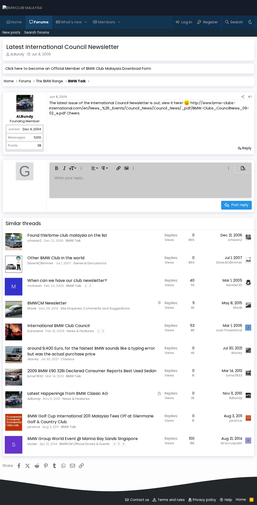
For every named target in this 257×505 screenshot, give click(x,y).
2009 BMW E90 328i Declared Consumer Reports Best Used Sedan (91, 371)
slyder (32, 444)
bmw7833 (35, 376)
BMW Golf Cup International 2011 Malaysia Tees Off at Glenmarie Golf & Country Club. (90, 418)
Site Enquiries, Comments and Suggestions (95, 308)
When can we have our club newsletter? (67, 280)
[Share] (243, 97)
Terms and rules (171, 499)
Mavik (31, 308)
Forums (41, 22)
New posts (11, 32)
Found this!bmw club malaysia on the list (67, 235)
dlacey (33, 359)
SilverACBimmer (40, 263)
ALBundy (17, 54)
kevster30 (234, 285)
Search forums (36, 32)
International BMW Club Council (58, 326)
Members (106, 22)
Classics (67, 359)
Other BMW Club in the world (55, 258)
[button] (85, 22)
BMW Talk (73, 240)
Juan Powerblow (229, 330)
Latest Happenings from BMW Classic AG (67, 393)
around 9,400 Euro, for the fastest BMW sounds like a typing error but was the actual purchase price (91, 351)
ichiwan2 (34, 240)
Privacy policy (204, 499)
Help (228, 499)
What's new (71, 22)
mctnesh (34, 286)
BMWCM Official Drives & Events (84, 444)
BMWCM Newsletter (47, 303)
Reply (246, 148)
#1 (250, 97)
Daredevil (35, 331)
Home (16, 22)
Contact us (139, 499)
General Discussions (89, 263)
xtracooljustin (231, 443)
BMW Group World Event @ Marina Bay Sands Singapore (82, 438)
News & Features (80, 331)
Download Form (136, 68)
